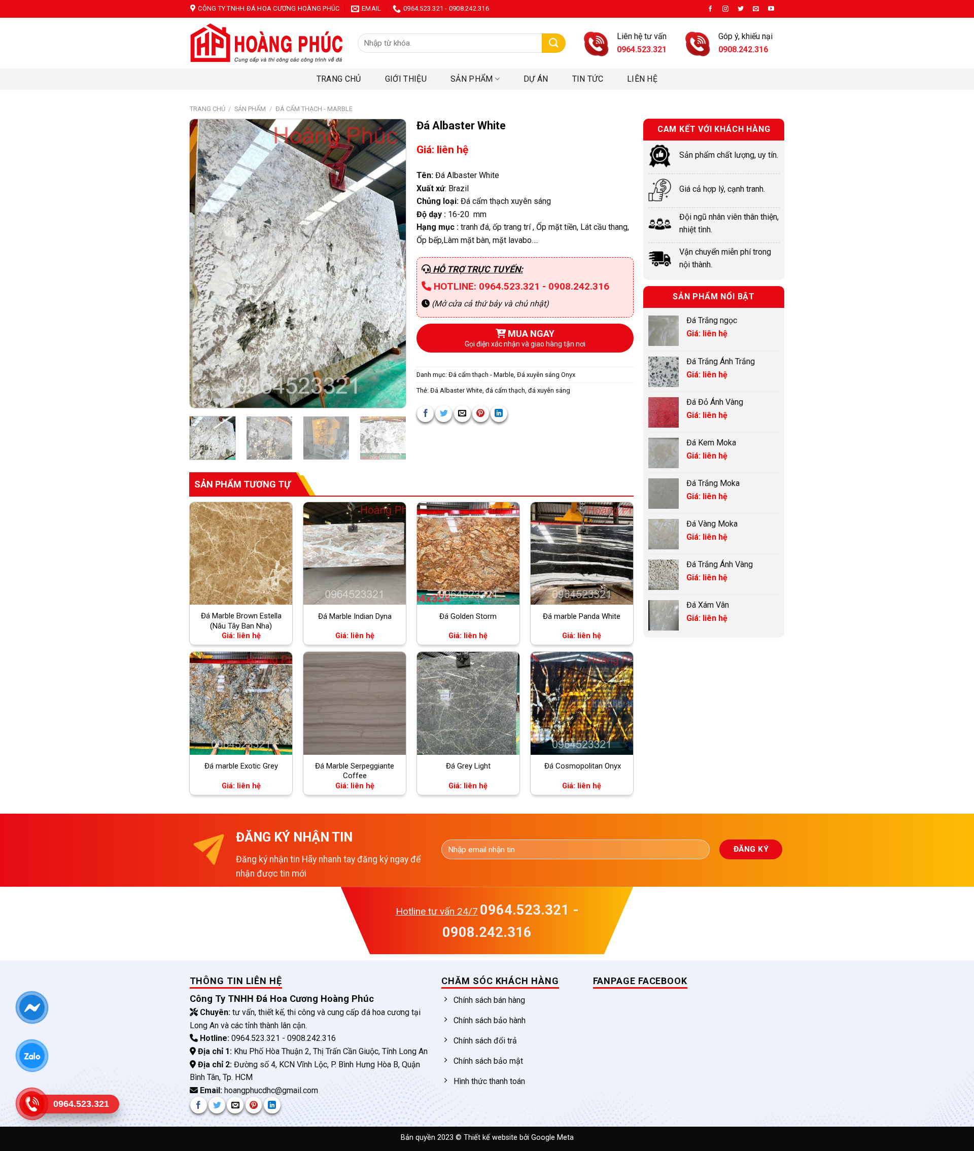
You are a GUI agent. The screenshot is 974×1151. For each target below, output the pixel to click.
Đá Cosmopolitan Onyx (581, 766)
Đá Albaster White (456, 390)
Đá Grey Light (468, 766)
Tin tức (587, 79)
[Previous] (207, 264)
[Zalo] (32, 1055)
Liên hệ (642, 79)
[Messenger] (32, 1007)
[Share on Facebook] (425, 413)
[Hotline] (32, 1103)
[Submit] (554, 43)
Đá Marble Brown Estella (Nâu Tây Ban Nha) (241, 621)
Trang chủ (339, 79)
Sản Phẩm (471, 79)
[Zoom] (203, 396)
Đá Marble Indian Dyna (355, 616)
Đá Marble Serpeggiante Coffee (354, 771)
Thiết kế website (491, 1137)
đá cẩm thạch (505, 390)
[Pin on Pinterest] (480, 413)
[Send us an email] (755, 9)
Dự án (536, 79)
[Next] (388, 264)
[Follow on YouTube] (771, 9)
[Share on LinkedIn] (499, 413)
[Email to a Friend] (462, 413)
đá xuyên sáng (549, 390)
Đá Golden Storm (468, 616)
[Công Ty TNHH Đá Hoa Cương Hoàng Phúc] (266, 43)
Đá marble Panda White (581, 616)
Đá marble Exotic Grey (241, 766)
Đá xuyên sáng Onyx (546, 374)
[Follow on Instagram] (725, 9)
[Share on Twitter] (443, 413)
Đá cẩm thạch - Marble (314, 109)
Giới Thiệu (406, 79)
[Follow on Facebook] (710, 9)
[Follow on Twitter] (740, 9)
